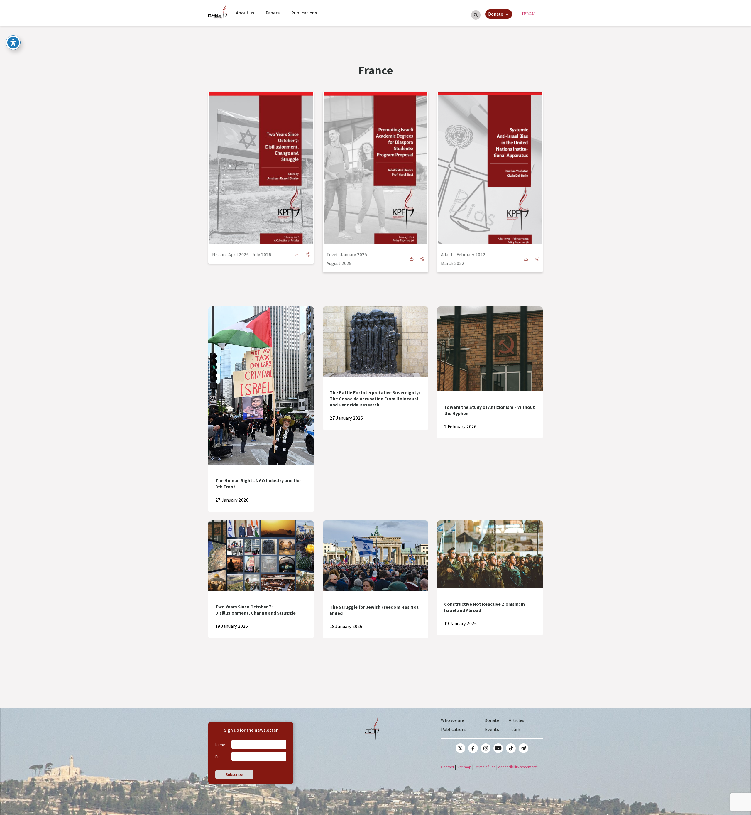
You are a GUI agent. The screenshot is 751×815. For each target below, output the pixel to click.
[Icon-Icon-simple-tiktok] (511, 748)
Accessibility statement (517, 767)
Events (492, 729)
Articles (516, 720)
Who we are (452, 720)
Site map (464, 767)
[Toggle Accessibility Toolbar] (13, 43)
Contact (447, 767)
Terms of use (484, 767)
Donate (491, 720)
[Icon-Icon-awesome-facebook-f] (473, 748)
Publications (304, 13)
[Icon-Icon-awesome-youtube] (498, 748)
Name (220, 744)
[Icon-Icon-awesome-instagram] (485, 748)
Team (514, 729)
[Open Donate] (507, 14)
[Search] (476, 15)
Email (219, 756)
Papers (273, 13)
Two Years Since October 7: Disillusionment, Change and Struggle (255, 610)
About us (245, 13)
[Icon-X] (460, 748)
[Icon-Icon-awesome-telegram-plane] (523, 748)
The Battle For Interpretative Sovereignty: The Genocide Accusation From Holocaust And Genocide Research (375, 398)
